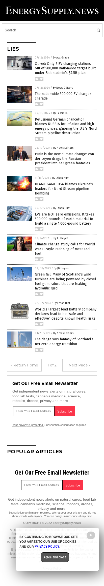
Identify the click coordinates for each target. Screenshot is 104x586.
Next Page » (80, 365)
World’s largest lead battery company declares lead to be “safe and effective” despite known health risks (65, 314)
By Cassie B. (60, 113)
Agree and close (54, 557)
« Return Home (24, 365)
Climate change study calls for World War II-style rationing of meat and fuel (65, 249)
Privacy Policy (47, 546)
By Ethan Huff (60, 178)
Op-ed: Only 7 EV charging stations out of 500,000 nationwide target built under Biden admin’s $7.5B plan (65, 68)
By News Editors (63, 87)
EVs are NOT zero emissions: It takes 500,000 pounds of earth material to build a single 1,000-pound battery (64, 219)
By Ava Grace (61, 57)
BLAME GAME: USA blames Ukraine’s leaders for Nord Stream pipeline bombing (64, 189)
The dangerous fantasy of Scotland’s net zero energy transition (64, 341)
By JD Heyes (61, 238)
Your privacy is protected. (28, 424)
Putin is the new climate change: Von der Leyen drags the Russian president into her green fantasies (64, 158)
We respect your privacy (67, 512)
